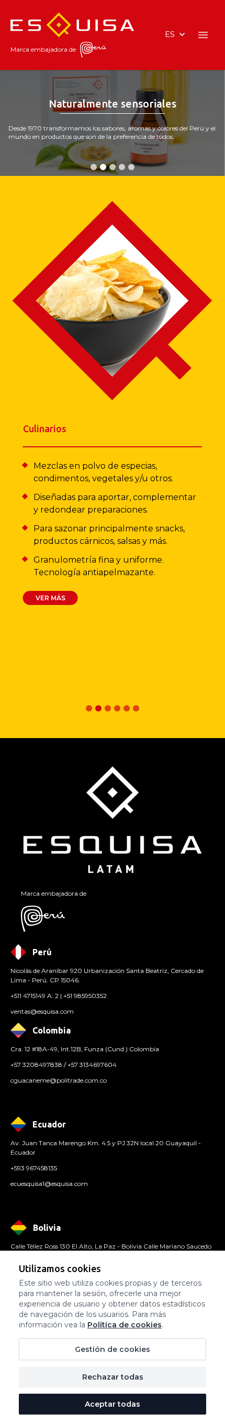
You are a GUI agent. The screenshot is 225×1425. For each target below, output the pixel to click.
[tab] (94, 167)
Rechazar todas (112, 1377)
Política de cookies (124, 1324)
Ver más (50, 598)
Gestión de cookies (112, 1349)
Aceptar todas (112, 1404)
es (170, 34)
